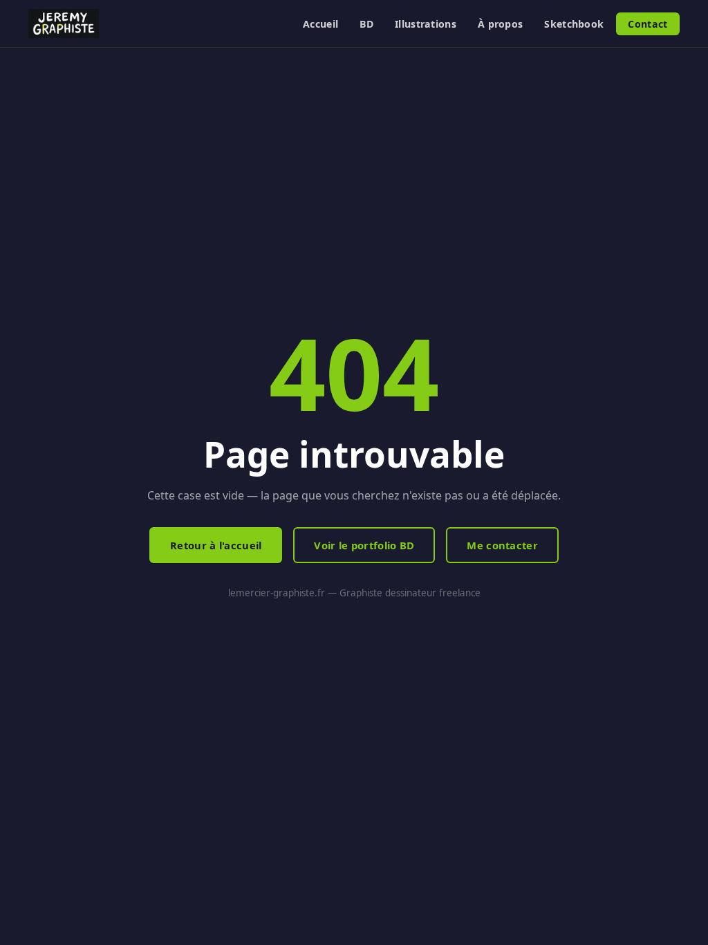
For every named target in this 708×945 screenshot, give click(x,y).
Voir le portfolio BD (364, 545)
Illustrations (425, 23)
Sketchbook (574, 23)
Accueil (320, 23)
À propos (500, 23)
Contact (647, 23)
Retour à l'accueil (215, 545)
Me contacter (502, 545)
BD (366, 23)
